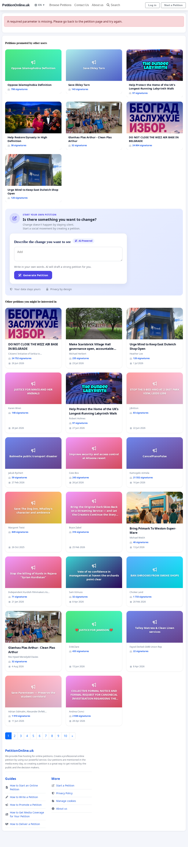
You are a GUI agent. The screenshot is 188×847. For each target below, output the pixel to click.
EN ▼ (41, 4)
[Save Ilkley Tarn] (94, 71)
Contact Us (81, 5)
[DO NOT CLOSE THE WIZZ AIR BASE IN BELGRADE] (154, 126)
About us (97, 5)
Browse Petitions (60, 5)
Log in (152, 5)
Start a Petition (173, 5)
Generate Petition (35, 275)
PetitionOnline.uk (16, 5)
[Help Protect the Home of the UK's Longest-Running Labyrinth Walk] (154, 73)
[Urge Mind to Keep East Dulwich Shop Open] (33, 178)
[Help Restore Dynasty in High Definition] (33, 126)
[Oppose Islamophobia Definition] (33, 71)
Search (115, 5)
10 (65, 736)
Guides (10, 778)
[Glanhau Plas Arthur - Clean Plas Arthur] (94, 126)
